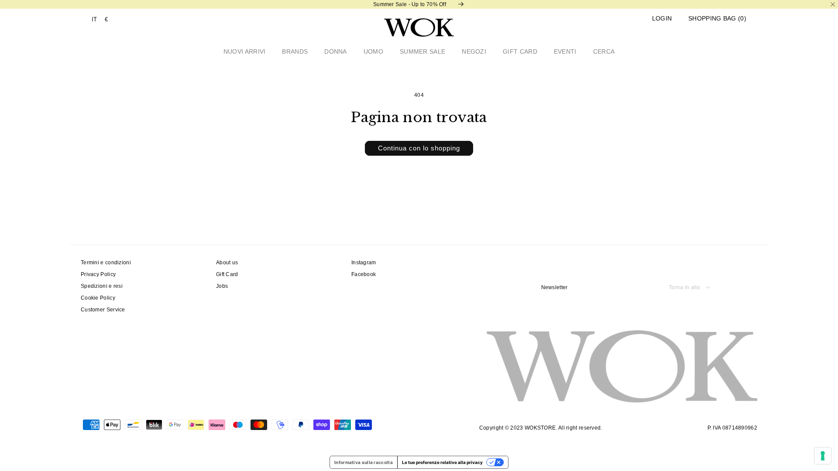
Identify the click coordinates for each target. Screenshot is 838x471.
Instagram (363, 262)
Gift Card (227, 274)
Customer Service (103, 310)
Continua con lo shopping (419, 148)
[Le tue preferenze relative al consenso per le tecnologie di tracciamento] (822, 455)
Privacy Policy (98, 274)
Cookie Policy (98, 298)
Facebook (363, 274)
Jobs (222, 286)
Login (662, 18)
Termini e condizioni (106, 262)
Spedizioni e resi (102, 286)
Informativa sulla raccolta (363, 462)
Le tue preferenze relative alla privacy (442, 462)
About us (227, 262)
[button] (717, 18)
